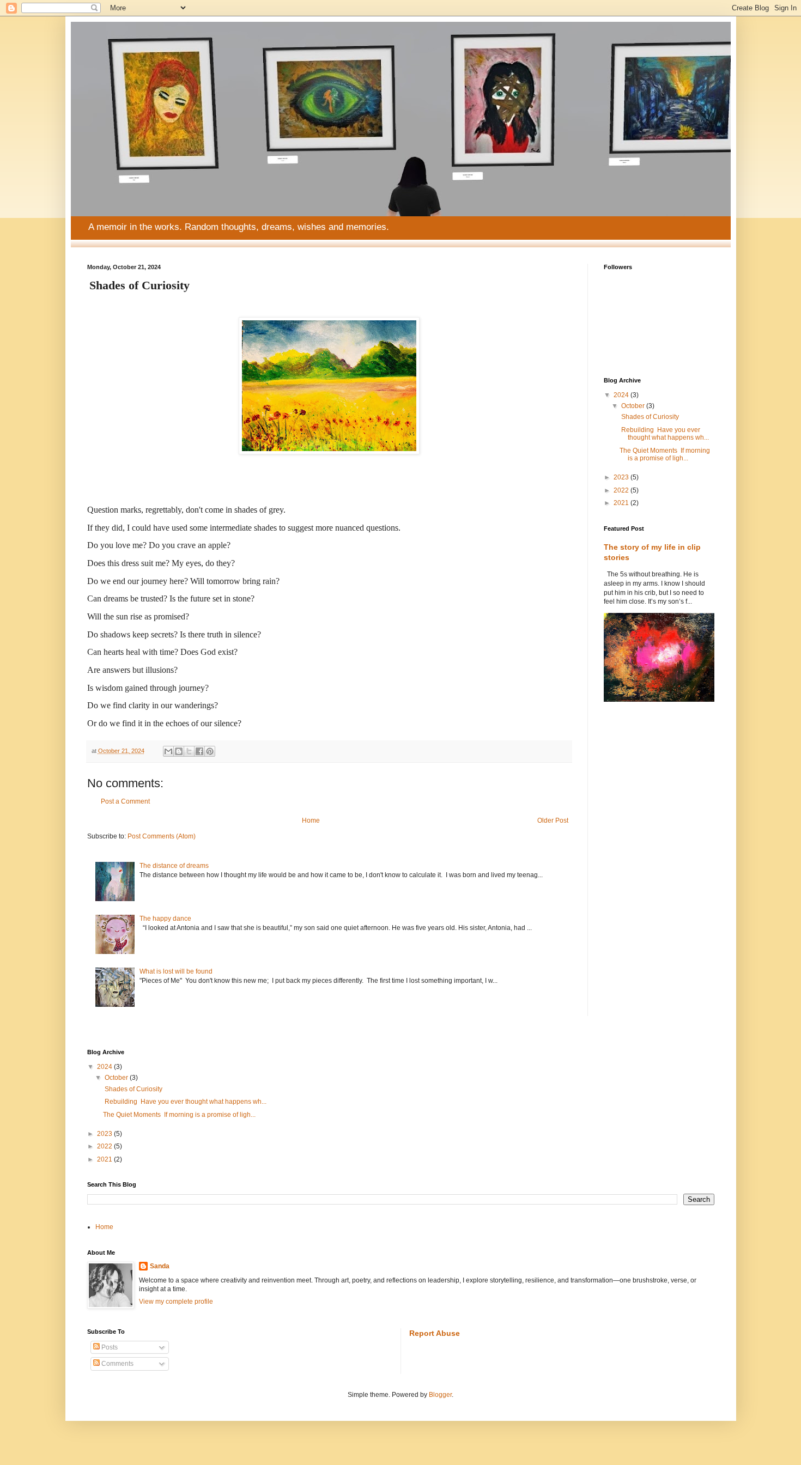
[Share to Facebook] (199, 751)
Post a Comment (125, 801)
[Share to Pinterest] (209, 751)
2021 (622, 503)
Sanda (159, 1266)
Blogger (440, 1395)
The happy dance (165, 918)
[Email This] (168, 751)
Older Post (552, 820)
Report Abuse (434, 1333)
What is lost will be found (176, 971)
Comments (117, 1363)
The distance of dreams (174, 866)
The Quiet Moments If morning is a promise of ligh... (665, 454)
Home (311, 820)
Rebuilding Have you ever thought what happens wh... (664, 433)
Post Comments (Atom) (162, 836)
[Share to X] (189, 751)
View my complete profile (176, 1301)
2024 (622, 395)
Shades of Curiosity (649, 417)
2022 (622, 490)
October (633, 406)
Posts (109, 1347)
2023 (622, 477)
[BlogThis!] (178, 751)
